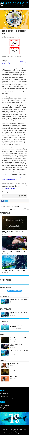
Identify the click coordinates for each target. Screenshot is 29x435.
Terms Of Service (4, 405)
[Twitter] (15, 431)
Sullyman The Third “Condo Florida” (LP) (13, 270)
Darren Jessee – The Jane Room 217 (11, 206)
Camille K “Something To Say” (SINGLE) (13, 251)
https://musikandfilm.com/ (8, 188)
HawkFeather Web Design (19, 429)
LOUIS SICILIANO (14, 363)
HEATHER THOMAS (15, 376)
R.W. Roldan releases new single (18, 209)
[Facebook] (13, 431)
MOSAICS (12, 370)
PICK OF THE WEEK (15, 37)
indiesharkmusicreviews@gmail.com (9, 398)
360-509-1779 (4, 396)
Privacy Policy (3, 408)
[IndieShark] (14, 4)
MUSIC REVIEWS (6, 37)
